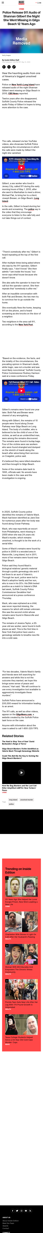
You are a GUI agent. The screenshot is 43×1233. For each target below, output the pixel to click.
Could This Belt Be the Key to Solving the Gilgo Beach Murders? (20, 757)
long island (13, 800)
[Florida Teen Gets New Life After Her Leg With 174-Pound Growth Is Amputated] (21, 994)
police (31, 209)
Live (39, 3)
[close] (40, 811)
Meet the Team (8, 1223)
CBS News (13, 93)
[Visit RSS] (30, 1211)
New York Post (26, 324)
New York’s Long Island (23, 84)
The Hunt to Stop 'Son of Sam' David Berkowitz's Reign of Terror (18, 742)
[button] (21, 772)
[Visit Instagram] (21, 1211)
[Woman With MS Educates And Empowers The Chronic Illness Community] (21, 959)
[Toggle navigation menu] (3, 2)
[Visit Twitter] (17, 1211)
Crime (21, 9)
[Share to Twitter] (9, 67)
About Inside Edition (11, 1220)
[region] (21, 773)
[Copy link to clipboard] (14, 67)
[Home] (21, 2)
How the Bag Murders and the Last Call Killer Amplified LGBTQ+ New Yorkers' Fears (19, 788)
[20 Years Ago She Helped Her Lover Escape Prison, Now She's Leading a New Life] (21, 891)
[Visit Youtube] (26, 1211)
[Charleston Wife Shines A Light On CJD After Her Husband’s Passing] (21, 925)
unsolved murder (26, 800)
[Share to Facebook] (4, 67)
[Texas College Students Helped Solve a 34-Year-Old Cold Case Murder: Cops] (21, 1029)
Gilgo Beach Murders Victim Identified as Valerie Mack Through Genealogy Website (20, 749)
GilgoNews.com (24, 714)
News (7, 1044)
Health (8, 939)
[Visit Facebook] (13, 1211)
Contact (6, 1228)
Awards (5, 1226)
